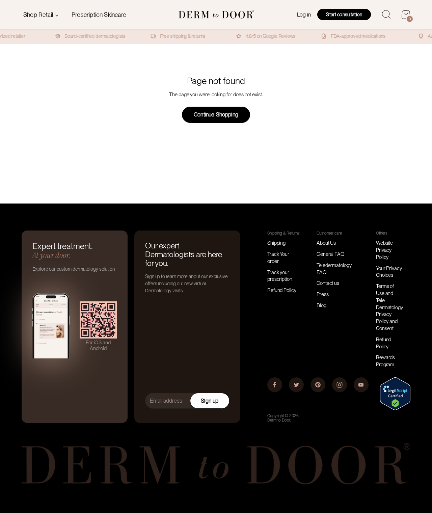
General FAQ (331, 254)
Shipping (276, 243)
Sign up (209, 401)
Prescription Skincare (99, 14)
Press (323, 294)
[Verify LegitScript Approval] (395, 408)
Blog (321, 305)
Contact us (328, 283)
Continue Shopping (216, 114)
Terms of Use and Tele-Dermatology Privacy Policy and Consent (389, 307)
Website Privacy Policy (384, 250)
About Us (326, 243)
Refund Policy (281, 290)
